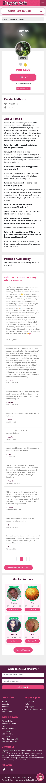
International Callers (23, 780)
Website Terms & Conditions (9, 730)
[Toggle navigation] (43, 3)
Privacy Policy (7, 721)
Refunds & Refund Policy (9, 724)
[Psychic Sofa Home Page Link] (16, 3)
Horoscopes (7, 712)
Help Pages (29, 706)
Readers (5, 706)
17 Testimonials (24, 83)
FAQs (27, 704)
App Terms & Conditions (7, 735)
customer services (9, 758)
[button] (23, 11)
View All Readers (23, 650)
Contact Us (29, 701)
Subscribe (21, 687)
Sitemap (36, 780)
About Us (5, 704)
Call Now (21, 77)
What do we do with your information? (10, 740)
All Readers (13, 19)
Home (4, 19)
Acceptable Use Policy (34, 709)
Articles (5, 709)
